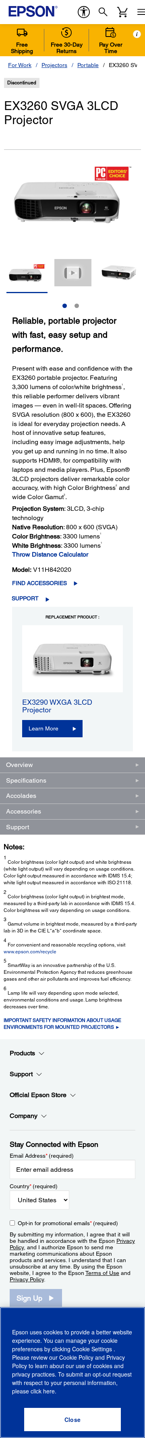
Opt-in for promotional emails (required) (68, 1223)
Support (25, 598)
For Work (19, 65)
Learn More (43, 728)
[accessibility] (83, 12)
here (49, 1391)
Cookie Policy (76, 1357)
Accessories (23, 811)
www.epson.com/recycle (30, 952)
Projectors (54, 65)
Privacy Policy (27, 1279)
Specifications (26, 780)
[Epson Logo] (33, 11)
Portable (88, 65)
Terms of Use (102, 1273)
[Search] (103, 12)
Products (22, 1053)
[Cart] (122, 12)
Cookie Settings (93, 1349)
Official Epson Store (38, 1095)
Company (23, 1116)
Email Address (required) (42, 1155)
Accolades (21, 796)
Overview (19, 765)
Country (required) (34, 1186)
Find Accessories (39, 583)
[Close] (72, 1419)
